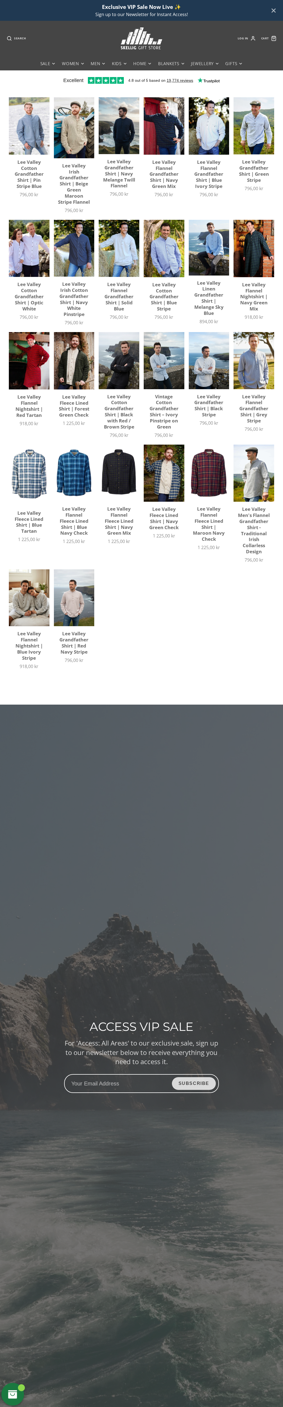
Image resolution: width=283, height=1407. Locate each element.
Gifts (231, 64)
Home (139, 64)
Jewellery (202, 64)
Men (95, 64)
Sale (45, 64)
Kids (117, 64)
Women (70, 64)
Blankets (168, 64)
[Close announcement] (274, 10)
